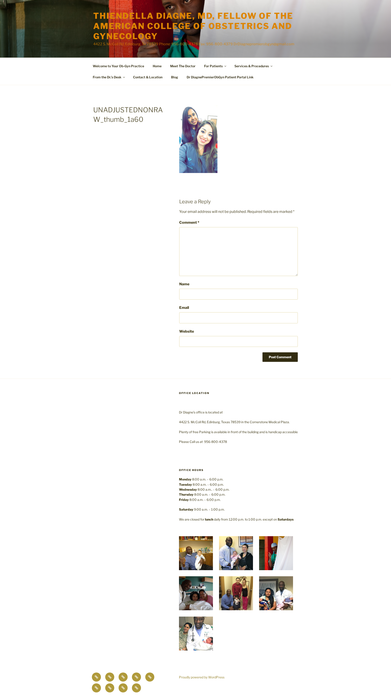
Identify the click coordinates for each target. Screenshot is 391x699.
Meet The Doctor (183, 66)
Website (186, 331)
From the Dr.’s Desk (107, 77)
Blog (174, 77)
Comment (189, 222)
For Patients (213, 66)
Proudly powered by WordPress (201, 677)
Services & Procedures (251, 66)
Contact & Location (147, 77)
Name (184, 284)
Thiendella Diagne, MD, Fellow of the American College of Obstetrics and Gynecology (193, 26)
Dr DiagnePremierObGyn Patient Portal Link (220, 77)
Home (157, 66)
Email (184, 307)
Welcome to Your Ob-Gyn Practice (118, 66)
